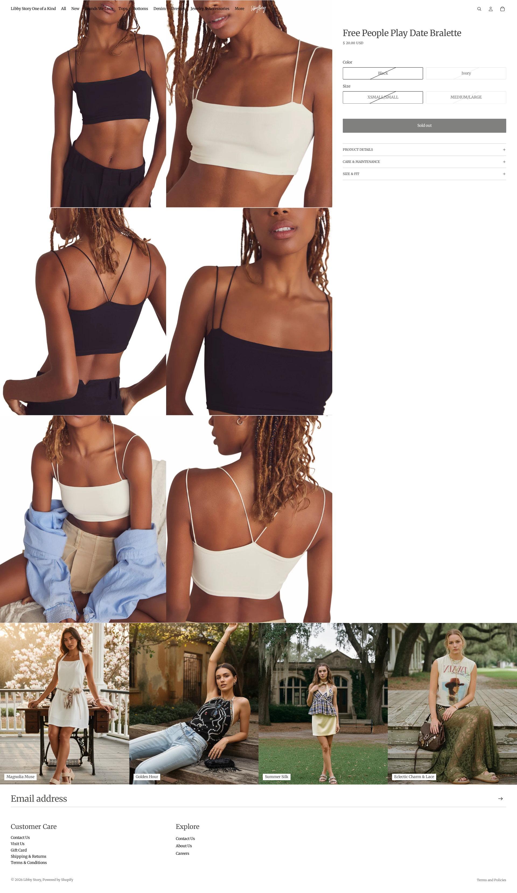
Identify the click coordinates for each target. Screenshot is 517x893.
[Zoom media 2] (249, 104)
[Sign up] (500, 798)
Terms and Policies (491, 880)
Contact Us (20, 837)
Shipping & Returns (28, 856)
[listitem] (239, 9)
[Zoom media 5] (83, 519)
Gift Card (19, 850)
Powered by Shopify (58, 880)
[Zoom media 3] (83, 311)
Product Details (358, 150)
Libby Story (32, 880)
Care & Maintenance (361, 162)
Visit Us (18, 843)
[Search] (479, 9)
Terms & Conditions (29, 862)
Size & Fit (351, 174)
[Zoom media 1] (83, 104)
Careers (182, 853)
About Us (184, 845)
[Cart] (502, 9)
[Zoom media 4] (249, 311)
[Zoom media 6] (249, 519)
